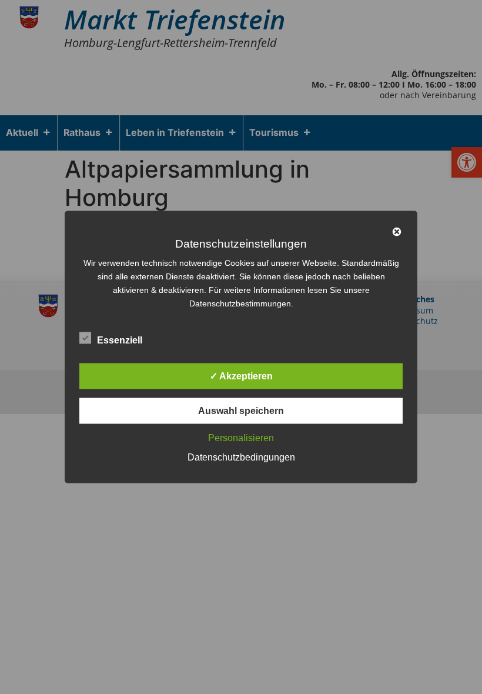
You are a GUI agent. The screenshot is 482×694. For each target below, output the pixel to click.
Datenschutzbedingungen (241, 457)
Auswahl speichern (241, 411)
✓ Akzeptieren (241, 376)
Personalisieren (241, 438)
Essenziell (119, 340)
